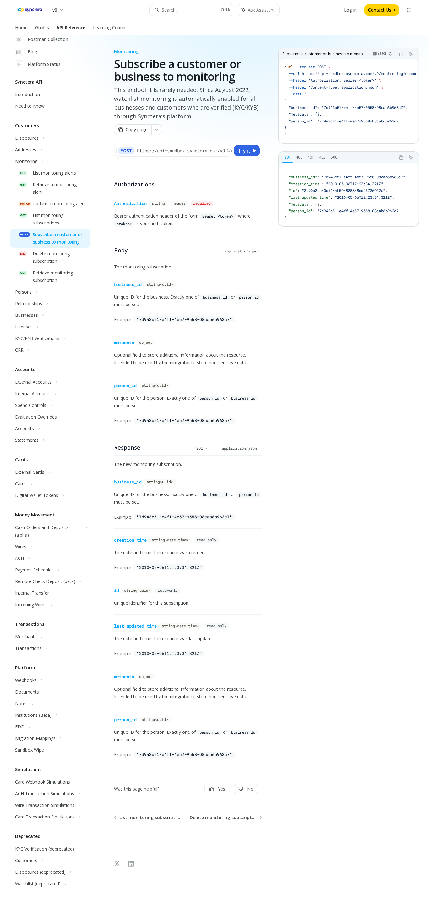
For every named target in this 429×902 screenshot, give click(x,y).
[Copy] (226, 151)
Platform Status (44, 64)
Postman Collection (48, 39)
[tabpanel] (348, 194)
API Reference (71, 27)
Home (21, 27)
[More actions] (156, 129)
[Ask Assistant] (411, 54)
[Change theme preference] (409, 10)
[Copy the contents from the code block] (401, 54)
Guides (42, 27)
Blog (32, 52)
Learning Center (109, 27)
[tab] (287, 157)
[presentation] (55, 468)
